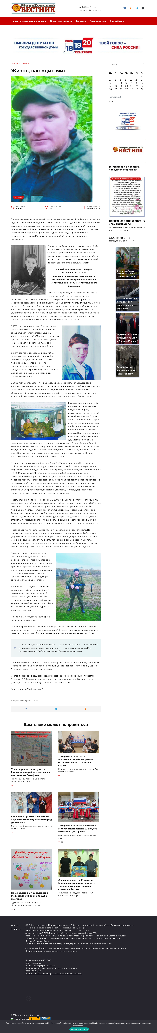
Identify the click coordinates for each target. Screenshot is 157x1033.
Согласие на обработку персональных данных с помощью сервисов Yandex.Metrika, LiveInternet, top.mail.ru (75, 948)
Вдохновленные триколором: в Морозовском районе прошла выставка (29, 896)
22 (137, 86)
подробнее (56, 1023)
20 (126, 86)
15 (136, 83)
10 (110, 83)
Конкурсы (80, 21)
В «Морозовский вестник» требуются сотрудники (125, 168)
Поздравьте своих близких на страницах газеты (127, 222)
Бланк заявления (33, 963)
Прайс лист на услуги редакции (40, 965)
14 (131, 83)
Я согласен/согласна (79, 1029)
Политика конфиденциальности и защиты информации (51, 951)
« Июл (112, 101)
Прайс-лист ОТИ (33, 971)
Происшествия (98, 21)
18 (116, 86)
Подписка (15, 929)
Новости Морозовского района (29, 21)
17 (110, 86)
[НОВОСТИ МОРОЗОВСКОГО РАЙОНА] (127, 216)
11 (115, 83)
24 (110, 89)
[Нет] (154, 1026)
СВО (37, 701)
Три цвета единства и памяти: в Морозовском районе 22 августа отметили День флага (77, 828)
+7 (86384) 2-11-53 (87, 7)
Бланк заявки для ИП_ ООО (38, 960)
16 (142, 83)
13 (126, 83)
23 (142, 86)
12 (121, 83)
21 (131, 86)
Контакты (15, 925)
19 (121, 86)
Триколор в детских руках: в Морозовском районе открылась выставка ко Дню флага (31, 772)
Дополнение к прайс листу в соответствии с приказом (51, 968)
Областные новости (60, 21)
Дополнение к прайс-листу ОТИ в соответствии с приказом (53, 973)
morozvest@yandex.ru (90, 10)
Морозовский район (22, 701)
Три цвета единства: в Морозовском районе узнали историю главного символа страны (75, 761)
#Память (18, 197)
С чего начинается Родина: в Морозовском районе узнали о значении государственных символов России (76, 885)
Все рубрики (117, 21)
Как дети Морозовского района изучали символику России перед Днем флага (31, 819)
